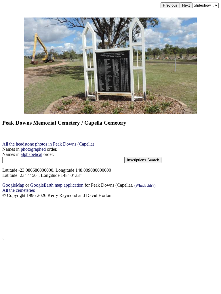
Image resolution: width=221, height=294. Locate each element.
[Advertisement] (110, 218)
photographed (33, 149)
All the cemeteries (18, 190)
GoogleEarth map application (57, 185)
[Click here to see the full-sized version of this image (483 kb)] (110, 112)
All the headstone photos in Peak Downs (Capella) (48, 144)
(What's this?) (144, 185)
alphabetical (31, 154)
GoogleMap (13, 185)
